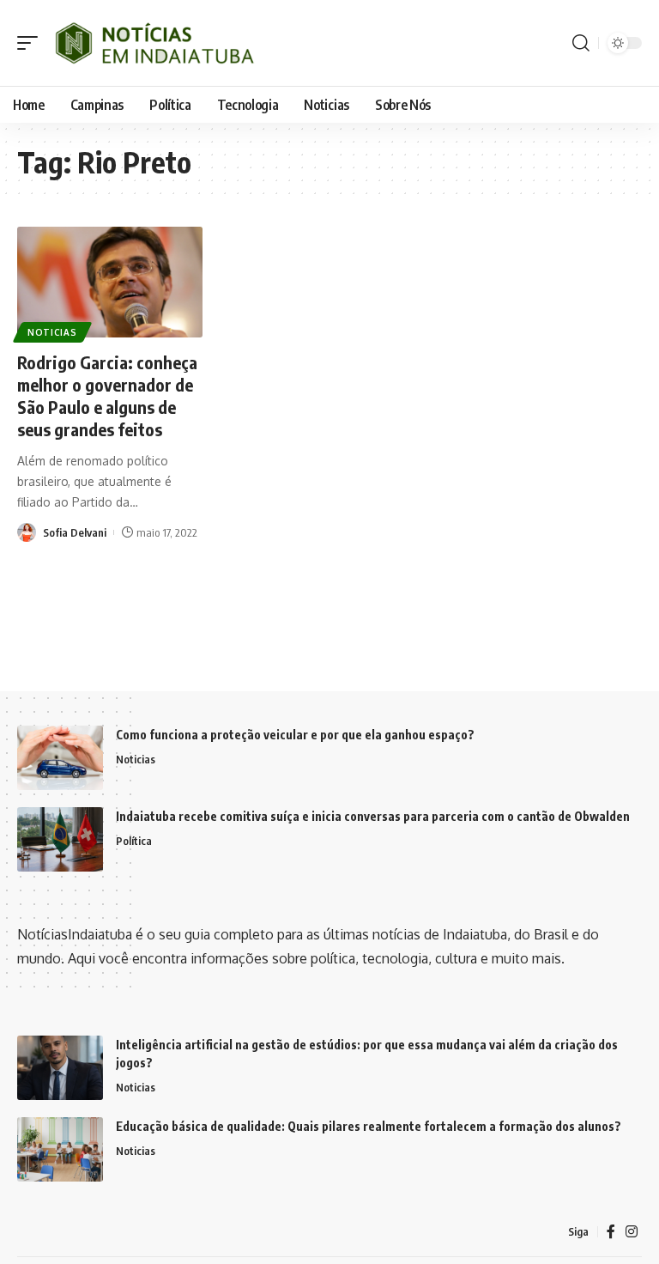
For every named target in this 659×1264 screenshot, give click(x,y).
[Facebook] (611, 1231)
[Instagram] (631, 1231)
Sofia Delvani (74, 532)
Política (134, 841)
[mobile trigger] (31, 43)
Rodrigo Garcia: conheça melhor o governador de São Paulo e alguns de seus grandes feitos (107, 395)
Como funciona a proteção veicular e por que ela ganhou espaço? (295, 734)
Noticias (52, 332)
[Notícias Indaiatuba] (152, 43)
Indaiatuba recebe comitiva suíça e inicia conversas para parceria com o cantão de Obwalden (373, 816)
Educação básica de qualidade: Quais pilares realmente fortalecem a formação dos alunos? (368, 1126)
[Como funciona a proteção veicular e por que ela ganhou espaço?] (60, 758)
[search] (581, 43)
